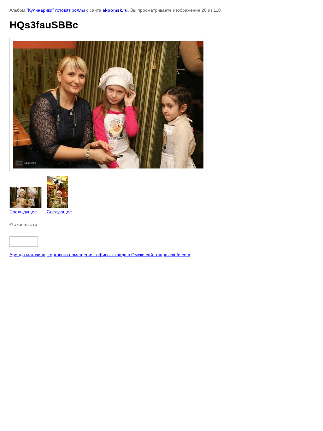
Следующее (59, 211)
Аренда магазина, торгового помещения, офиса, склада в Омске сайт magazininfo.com (99, 254)
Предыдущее (23, 211)
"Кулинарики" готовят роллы (55, 10)
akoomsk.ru (115, 10)
